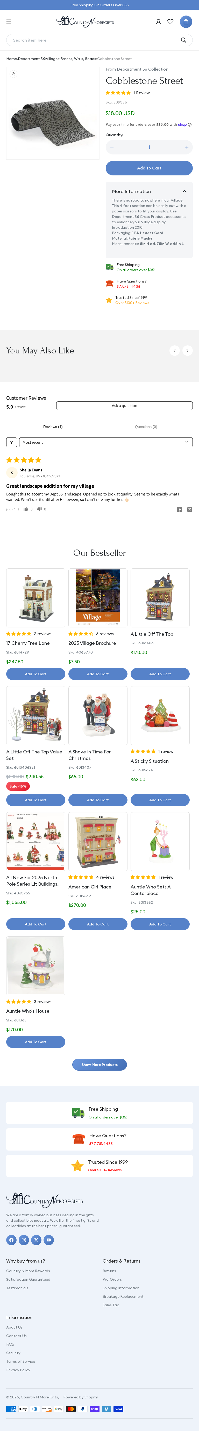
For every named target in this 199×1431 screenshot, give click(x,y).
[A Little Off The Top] (160, 597)
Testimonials (17, 1288)
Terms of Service (20, 1361)
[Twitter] (36, 1240)
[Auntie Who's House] (35, 965)
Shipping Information (121, 1288)
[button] (9, 21)
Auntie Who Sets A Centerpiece (150, 890)
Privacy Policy (18, 1370)
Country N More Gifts (39, 1397)
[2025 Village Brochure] (97, 597)
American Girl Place (89, 887)
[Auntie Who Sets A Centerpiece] (160, 841)
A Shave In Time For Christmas (89, 755)
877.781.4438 (128, 286)
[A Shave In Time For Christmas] (97, 715)
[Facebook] (11, 1240)
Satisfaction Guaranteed (28, 1279)
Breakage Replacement (123, 1296)
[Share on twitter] (190, 510)
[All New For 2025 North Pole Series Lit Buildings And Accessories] (35, 841)
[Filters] (11, 442)
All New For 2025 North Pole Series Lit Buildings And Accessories (31, 880)
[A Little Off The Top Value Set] (35, 715)
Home (11, 58)
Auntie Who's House (27, 1011)
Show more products (100, 1064)
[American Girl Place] (97, 841)
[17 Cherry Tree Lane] (35, 597)
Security (13, 1353)
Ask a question (124, 405)
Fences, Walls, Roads (78, 58)
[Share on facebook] (179, 510)
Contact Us (16, 1335)
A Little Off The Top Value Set (34, 755)
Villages (52, 58)
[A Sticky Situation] (160, 715)
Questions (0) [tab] (146, 427)
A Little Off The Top (152, 634)
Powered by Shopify (80, 1397)
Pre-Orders (112, 1279)
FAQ (10, 1344)
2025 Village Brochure (92, 643)
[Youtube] (49, 1240)
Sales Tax (111, 1305)
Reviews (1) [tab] (53, 427)
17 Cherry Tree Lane (28, 643)
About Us (14, 1327)
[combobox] (95, 40)
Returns (109, 1271)
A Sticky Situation (150, 761)
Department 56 (31, 58)
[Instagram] (24, 1240)
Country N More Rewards (28, 1271)
